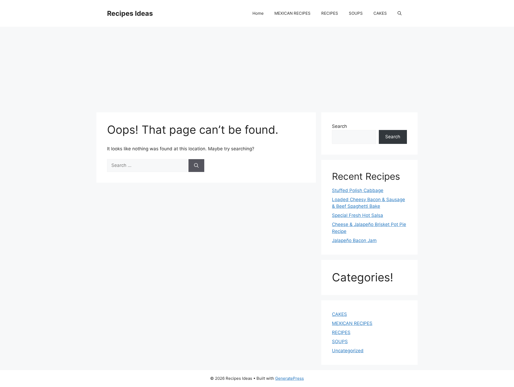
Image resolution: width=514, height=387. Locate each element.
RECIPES (329, 13)
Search (339, 126)
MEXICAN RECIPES (292, 13)
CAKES (380, 13)
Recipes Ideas (130, 13)
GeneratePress (289, 378)
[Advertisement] (257, 66)
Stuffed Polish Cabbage (357, 190)
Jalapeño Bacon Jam (354, 240)
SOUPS (356, 13)
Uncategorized (348, 350)
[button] (399, 13)
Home (258, 13)
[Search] (196, 165)
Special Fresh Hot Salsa (357, 215)
